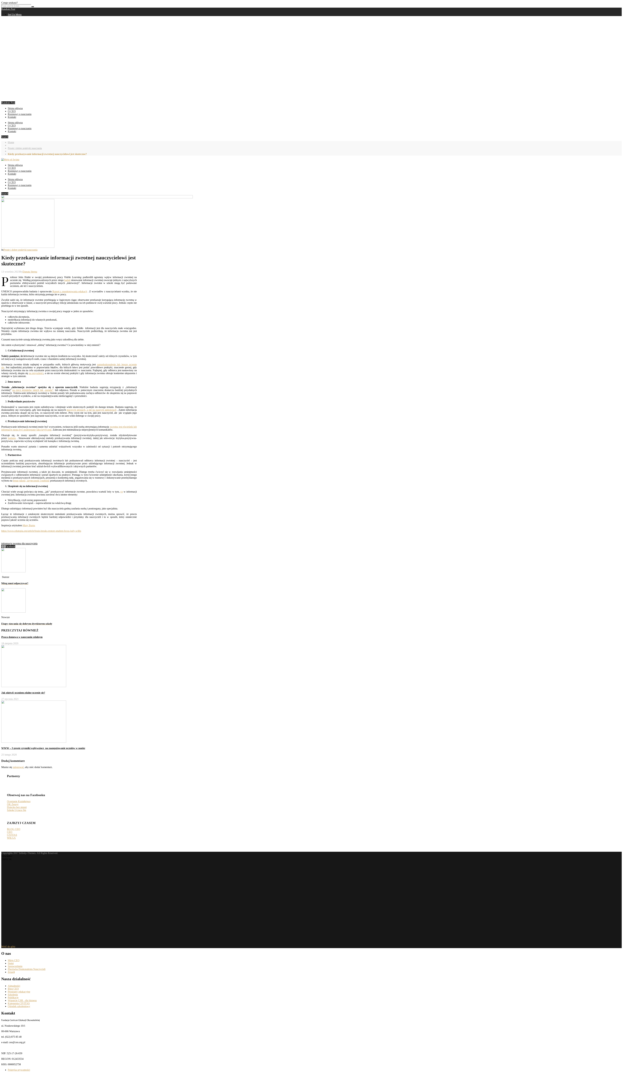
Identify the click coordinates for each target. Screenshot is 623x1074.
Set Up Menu (15, 14)
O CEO (12, 111)
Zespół (11, 972)
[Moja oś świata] (10, 159)
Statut (11, 963)
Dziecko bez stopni (17, 807)
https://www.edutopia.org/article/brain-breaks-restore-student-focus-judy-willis (41, 531)
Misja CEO (13, 960)
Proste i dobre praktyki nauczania (25, 148)
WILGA (11, 837)
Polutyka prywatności (19, 1069)
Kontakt (12, 117)
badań (67, 280)
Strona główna (15, 108)
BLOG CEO (13, 829)
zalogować (18, 767)
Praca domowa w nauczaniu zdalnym (22, 637)
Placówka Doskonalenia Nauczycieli (26, 969)
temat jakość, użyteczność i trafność (31, 480)
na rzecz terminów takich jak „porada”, (33, 390)
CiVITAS (12, 835)
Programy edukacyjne (19, 991)
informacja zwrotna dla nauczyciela (19, 543)
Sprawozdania (15, 966)
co (121, 491)
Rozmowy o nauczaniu (19, 114)
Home (11, 142)
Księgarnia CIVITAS (19, 1003)
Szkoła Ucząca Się (16, 810)
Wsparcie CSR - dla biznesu (22, 1000)
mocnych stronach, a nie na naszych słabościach (91, 410)
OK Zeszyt (12, 804)
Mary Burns (29, 525)
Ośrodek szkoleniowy (19, 1006)
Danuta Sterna (30, 271)
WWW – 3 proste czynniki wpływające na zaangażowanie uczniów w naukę (43, 748)
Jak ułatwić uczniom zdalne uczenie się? (23, 692)
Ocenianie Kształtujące (19, 801)
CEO (9, 832)
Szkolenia (13, 994)
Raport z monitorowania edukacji (69, 291)
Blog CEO (13, 988)
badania (12, 438)
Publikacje (13, 997)
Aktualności (14, 985)
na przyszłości (36, 373)
